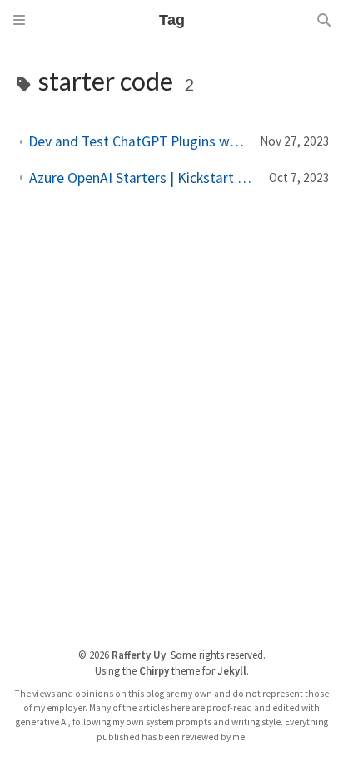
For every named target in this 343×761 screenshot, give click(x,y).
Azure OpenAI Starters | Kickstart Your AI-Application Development (142, 178)
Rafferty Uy (139, 654)
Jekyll (231, 670)
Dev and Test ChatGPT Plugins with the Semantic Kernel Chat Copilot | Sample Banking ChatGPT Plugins (137, 141)
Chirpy (154, 670)
